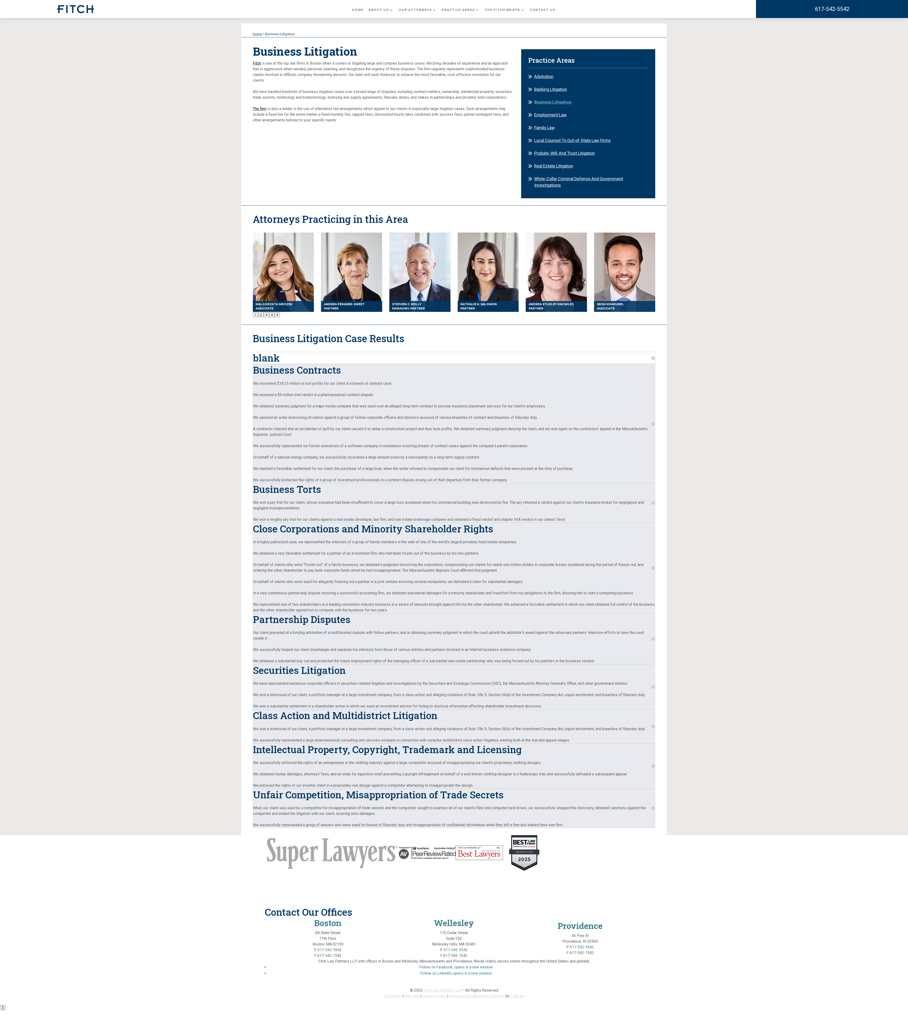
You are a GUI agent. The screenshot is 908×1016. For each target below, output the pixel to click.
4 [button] (272, 315)
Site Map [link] (412, 996)
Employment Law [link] (550, 114)
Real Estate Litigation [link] (553, 165)
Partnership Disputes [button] (301, 619)
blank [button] (266, 358)
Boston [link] (327, 922)
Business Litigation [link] (553, 102)
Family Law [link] (544, 127)
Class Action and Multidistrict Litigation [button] (345, 715)
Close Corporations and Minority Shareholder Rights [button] (373, 529)
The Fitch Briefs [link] (502, 10)
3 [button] (266, 315)
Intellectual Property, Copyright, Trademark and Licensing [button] (387, 749)
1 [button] (255, 315)
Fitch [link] (257, 63)
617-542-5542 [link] (832, 9)
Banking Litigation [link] (550, 89)
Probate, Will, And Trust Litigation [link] (564, 153)
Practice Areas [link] (458, 10)
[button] (456, 967)
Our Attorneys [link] (415, 10)
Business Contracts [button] (297, 370)
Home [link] (357, 10)
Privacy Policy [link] (434, 996)
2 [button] (261, 315)
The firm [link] (259, 108)
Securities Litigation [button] (299, 670)
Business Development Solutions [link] (477, 996)
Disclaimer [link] (393, 996)
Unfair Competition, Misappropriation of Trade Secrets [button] (378, 794)
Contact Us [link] (542, 10)
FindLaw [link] (517, 996)
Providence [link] (580, 925)
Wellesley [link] (454, 922)
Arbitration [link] (544, 76)
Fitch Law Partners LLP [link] (442, 990)
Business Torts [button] (287, 489)
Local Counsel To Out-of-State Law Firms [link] (572, 140)
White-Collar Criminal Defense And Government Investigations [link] (578, 182)
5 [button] (277, 315)
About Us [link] (379, 10)
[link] (75, 9)
